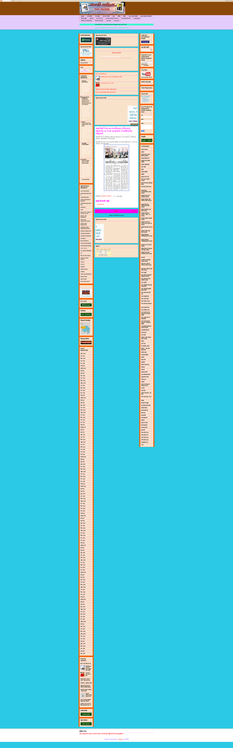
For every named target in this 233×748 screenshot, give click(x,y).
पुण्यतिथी (143, 362)
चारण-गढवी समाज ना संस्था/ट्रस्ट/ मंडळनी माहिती (145, 314)
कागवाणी (143, 257)
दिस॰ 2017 (83, 447)
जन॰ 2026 (83, 648)
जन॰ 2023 (83, 594)
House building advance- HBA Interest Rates (85, 162)
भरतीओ (142, 381)
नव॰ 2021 (83, 562)
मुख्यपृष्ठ (82, 16)
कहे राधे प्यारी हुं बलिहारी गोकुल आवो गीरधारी (105, 92)
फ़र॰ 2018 (83, 451)
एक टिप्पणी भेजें (100, 204)
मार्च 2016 (83, 395)
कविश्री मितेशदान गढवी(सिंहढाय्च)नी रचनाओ (146, 235)
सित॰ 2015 (83, 380)
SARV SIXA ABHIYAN (86, 274)
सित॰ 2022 (83, 584)
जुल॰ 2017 (83, 434)
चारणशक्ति (84, 143)
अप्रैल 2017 (83, 427)
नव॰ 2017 (83, 444)
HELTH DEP (84, 279)
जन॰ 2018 (83, 449)
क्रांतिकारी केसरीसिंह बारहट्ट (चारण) (145, 260)
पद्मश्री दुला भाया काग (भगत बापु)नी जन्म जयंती (111, 77)
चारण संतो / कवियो (106, 16)
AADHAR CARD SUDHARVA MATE (85, 228)
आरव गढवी (143, 166)
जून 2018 (83, 461)
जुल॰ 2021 (83, 552)
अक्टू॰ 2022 (83, 587)
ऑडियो (119, 16)
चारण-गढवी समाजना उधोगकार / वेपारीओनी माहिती (145, 322)
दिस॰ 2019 (83, 506)
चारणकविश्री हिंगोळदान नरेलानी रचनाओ (146, 327)
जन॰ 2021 (83, 538)
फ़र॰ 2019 (83, 481)
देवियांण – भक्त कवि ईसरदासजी (145, 349)
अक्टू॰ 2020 (83, 530)
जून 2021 (83, 550)
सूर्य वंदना (143, 430)
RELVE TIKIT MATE (85, 255)
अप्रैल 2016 (83, 397)
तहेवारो (142, 341)
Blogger (121, 739)
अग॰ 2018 (83, 466)
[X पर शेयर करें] (119, 196)
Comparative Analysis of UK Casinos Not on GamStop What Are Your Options (86, 101)
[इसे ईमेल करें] (116, 196)
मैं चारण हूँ (84, 81)
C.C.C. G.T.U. (84, 248)
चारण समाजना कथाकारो (146, 303)
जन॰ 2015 (83, 360)
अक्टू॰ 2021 (83, 560)
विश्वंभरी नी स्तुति (144, 403)
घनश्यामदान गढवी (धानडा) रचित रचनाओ (146, 269)
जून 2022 (83, 577)
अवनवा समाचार (144, 149)
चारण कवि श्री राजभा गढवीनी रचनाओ (145, 279)
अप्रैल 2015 (83, 368)
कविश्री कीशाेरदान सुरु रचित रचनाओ (146, 210)
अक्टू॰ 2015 (83, 383)
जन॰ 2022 (83, 567)
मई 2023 (82, 601)
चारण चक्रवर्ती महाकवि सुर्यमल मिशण (146, 289)
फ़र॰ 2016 (83, 392)
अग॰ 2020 (83, 525)
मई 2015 (82, 370)
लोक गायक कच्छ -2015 (146, 396)
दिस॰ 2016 (83, 417)
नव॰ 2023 (83, 611)
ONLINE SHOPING (85, 233)
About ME (108, 20)
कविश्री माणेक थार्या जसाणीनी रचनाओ (145, 196)
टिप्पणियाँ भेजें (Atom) (119, 215)
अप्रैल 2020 (83, 515)
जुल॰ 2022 (83, 579)
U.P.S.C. (83, 261)
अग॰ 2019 (83, 496)
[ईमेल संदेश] (114, 196)
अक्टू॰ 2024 (83, 633)
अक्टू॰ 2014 (83, 353)
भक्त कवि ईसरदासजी (145, 374)
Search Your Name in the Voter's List (86, 213)
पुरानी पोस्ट (134, 211)
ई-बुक (114, 16)
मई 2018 (82, 459)
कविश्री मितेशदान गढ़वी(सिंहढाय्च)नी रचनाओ (146, 240)
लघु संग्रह (143, 390)
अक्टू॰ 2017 (83, 442)
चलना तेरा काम (85, 82)
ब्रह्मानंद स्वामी (144, 372)
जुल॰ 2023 (83, 606)
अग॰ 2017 (83, 437)
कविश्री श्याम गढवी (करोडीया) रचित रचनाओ (146, 253)
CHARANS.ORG (85, 197)
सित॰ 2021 (83, 557)
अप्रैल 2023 (83, 599)
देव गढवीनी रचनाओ (145, 346)
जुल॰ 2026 (83, 653)
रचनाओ (142, 388)
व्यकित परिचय (144, 407)
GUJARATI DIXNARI (86, 236)
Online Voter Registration (84, 224)
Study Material (137, 18)
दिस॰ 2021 (83, 565)
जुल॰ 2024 (83, 626)
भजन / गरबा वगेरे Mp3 (106, 56)
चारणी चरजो (143, 332)
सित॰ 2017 (83, 439)
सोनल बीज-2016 (145, 432)
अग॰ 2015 (83, 378)
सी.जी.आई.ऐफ (144, 425)
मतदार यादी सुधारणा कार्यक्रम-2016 (145, 385)
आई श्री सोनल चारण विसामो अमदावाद (145, 155)
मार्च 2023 (83, 597)
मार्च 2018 (83, 454)
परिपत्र (142, 357)
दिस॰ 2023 (83, 614)
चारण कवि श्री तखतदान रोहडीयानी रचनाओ (146, 275)
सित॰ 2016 (83, 410)
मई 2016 (82, 400)
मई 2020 (82, 518)
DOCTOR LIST (99, 18)
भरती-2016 (143, 379)
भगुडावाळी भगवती (145, 376)
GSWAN (83, 266)
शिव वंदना (143, 412)
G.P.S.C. (83, 264)
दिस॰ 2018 (83, 476)
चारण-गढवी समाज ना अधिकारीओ (145, 318)
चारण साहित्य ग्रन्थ (145, 309)
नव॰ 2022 (83, 589)
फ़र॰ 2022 (83, 569)
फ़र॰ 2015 (83, 363)
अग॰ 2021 (83, 555)
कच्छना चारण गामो (145, 176)
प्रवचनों (143, 369)
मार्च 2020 (83, 513)
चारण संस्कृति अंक (145, 296)
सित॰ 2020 (83, 528)
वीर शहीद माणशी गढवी (146, 405)
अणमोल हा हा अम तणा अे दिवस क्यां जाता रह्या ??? (86, 704)
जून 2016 (83, 402)
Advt (142, 444)
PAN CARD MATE (85, 281)
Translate (146, 65)
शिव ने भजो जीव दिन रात (101, 74)
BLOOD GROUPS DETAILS (112, 18)
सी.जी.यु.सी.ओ (144, 427)
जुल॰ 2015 (83, 375)
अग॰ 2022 (83, 582)
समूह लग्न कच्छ (144, 422)
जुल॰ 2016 (83, 405)
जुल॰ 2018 (83, 464)
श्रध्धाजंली (143, 415)
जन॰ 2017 (83, 419)
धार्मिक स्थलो (144, 352)
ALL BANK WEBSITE (86, 250)
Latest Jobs (116, 20)
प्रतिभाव (143, 367)
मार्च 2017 (83, 424)
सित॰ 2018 (83, 469)
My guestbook (84, 62)
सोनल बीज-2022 (145, 439)
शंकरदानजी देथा (144, 410)
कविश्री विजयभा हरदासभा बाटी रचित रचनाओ (146, 249)
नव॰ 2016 (83, 415)
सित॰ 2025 (83, 646)
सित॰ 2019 (83, 498)
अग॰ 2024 (83, 629)
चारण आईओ (97, 16)
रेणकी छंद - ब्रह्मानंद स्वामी (86, 683)
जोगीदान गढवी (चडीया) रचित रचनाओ (110, 59)
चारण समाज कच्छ (145, 298)
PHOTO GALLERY (99, 20)
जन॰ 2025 (83, 636)
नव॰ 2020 (83, 533)
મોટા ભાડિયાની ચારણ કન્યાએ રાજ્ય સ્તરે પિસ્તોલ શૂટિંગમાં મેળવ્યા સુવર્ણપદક (101, 733)
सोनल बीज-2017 (145, 435)
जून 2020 (83, 520)
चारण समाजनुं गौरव (145, 307)
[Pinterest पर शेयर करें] (121, 196)
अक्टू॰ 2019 (83, 501)
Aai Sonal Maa (85, 179)
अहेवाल (142, 152)
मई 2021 (82, 547)
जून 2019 (83, 491)
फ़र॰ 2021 (83, 540)
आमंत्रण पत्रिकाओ (145, 164)
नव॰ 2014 (83, 356)
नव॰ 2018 (83, 474)
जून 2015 (83, 373)
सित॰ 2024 (83, 631)
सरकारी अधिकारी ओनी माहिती (145, 16)
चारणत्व (83, 122)
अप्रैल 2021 (83, 545)
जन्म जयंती (143, 335)
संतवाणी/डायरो (144, 417)
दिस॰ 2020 (83, 535)
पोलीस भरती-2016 (145, 364)
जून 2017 (83, 432)
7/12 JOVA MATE (85, 191)
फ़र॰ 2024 (83, 619)
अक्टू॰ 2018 (83, 471)
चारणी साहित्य (89, 16)
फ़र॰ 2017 (83, 422)
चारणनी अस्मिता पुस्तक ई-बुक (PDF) (89, 695)
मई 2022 (82, 574)
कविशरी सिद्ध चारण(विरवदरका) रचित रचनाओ (146, 192)
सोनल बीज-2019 (145, 437)
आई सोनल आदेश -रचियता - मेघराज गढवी (86, 690)
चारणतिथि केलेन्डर (145, 330)
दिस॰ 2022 (83, 592)
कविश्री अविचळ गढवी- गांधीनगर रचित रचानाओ (146, 200)
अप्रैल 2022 (83, 572)
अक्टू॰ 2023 (83, 609)
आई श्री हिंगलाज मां (145, 158)
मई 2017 (82, 429)
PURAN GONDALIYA (86, 231)
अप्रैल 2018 (83, 456)
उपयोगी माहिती (144, 171)
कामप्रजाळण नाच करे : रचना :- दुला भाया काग (85, 679)
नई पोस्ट (98, 211)
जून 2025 (83, 641)
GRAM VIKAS (84, 269)
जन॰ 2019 (83, 478)
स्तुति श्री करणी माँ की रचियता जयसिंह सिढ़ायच (106, 89)
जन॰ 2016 (83, 390)
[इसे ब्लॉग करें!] (118, 196)
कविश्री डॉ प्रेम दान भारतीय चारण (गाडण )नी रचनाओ (146, 223)
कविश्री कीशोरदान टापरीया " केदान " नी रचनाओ (145, 214)
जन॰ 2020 (83, 508)
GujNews (84, 159)
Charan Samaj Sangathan (85, 97)
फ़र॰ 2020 (83, 510)
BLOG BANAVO (85, 240)
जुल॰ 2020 (83, 523)
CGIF (82, 209)
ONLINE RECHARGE (86, 245)
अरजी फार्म (91, 18)
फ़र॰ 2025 (83, 638)
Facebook (83, 238)
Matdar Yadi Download (84, 216)
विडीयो (124, 16)
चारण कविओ (144, 282)
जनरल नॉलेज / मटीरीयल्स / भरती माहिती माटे (111, 62)
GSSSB (82, 271)
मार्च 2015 (83, 365)
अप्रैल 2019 (83, 486)
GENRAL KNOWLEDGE (86, 20)
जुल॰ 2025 (83, 643)
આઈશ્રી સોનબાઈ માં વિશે (107, 83)
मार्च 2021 (83, 542)
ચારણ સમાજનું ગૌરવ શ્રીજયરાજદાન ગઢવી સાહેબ (86, 124)
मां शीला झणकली (85, 144)
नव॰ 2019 (83, 503)
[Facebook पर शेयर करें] (120, 196)
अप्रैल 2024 (83, 621)
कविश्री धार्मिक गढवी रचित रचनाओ (145, 231)
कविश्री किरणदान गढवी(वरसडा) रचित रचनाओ (145, 206)
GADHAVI (83, 207)
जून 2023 (83, 604)
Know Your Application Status (85, 220)
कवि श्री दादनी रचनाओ (146, 186)
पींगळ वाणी (143, 359)
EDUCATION (84, 276)
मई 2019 (82, 488)
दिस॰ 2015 (83, 388)
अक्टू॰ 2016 (83, 412)
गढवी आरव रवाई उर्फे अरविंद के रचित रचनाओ (146, 264)
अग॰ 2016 (83, 407)
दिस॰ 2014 (83, 358)
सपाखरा (143, 420)
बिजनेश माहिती (83, 18)
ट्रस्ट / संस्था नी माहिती (133, 16)
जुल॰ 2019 (83, 493)
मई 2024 (82, 624)
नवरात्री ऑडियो (144, 354)
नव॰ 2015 (83, 385)
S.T (81, 253)
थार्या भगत (143, 343)
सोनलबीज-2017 (144, 442)
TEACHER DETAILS (126, 18)
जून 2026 (83, 651)
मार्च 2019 (83, 483)
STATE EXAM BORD (86, 243)
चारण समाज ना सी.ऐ (145, 301)
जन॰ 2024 (83, 616)
